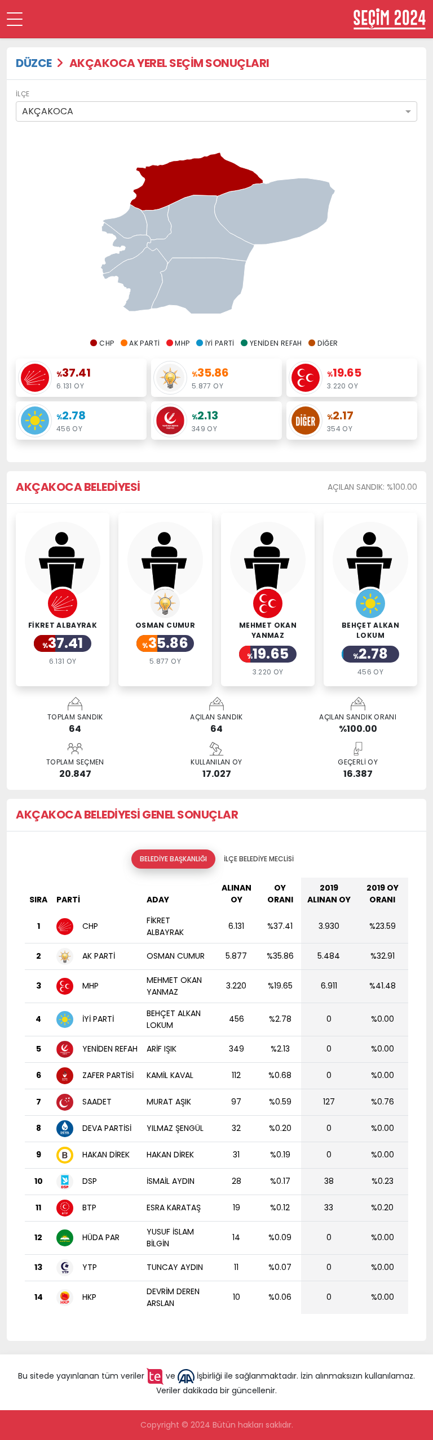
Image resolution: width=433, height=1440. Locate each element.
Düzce (34, 63)
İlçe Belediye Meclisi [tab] (259, 859)
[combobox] (216, 111)
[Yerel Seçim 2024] (389, 19)
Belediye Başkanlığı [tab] (173, 859)
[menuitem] (125, 221)
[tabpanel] (216, 1100)
